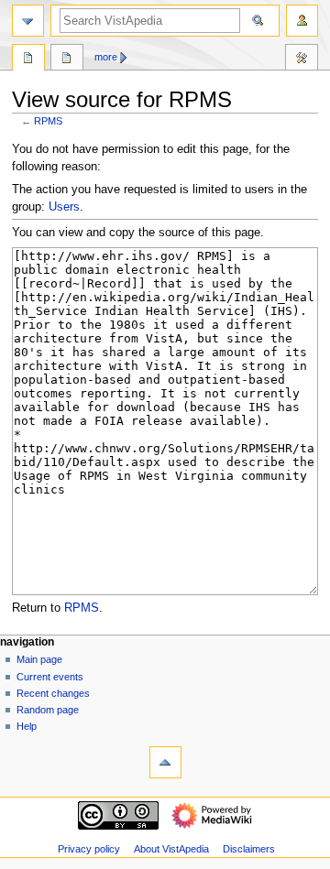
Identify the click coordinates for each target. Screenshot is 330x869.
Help (26, 726)
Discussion (66, 59)
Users (64, 207)
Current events (49, 676)
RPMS (48, 120)
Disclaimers (249, 848)
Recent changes (53, 693)
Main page (39, 659)
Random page (47, 709)
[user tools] (302, 21)
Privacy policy (89, 848)
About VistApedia (171, 848)
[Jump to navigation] (28, 21)
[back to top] (165, 762)
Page (28, 59)
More (105, 56)
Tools (301, 59)
